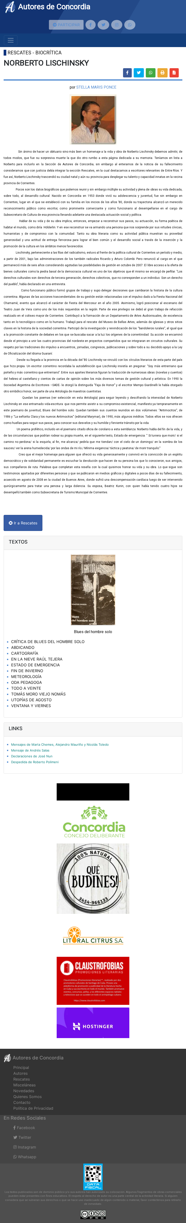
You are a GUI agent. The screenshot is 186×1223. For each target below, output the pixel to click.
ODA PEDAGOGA (26, 682)
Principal (21, 1067)
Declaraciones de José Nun (32, 756)
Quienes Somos (27, 1096)
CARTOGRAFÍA (24, 653)
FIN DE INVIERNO (27, 670)
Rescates (21, 1079)
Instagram (26, 1147)
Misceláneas (24, 1085)
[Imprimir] (162, 72)
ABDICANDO (22, 647)
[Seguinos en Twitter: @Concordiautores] (103, 25)
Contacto (22, 1102)
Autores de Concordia (53, 6)
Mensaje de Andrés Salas (30, 750)
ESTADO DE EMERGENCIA (35, 664)
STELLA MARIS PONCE (96, 87)
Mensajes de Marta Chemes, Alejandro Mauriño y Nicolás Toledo (60, 744)
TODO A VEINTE (26, 688)
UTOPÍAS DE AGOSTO (31, 699)
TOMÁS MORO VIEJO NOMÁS (38, 694)
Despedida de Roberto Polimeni (35, 762)
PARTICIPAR (68, 24)
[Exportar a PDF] (174, 72)
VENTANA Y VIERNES (31, 705)
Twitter (24, 1137)
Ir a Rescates (25, 523)
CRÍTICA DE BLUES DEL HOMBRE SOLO (48, 641)
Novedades (23, 1090)
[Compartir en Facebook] (127, 72)
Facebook (25, 1127)
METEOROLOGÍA (26, 676)
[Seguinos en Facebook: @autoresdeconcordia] (90, 25)
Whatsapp (26, 1156)
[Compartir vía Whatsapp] (150, 72)
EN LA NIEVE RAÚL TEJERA (36, 659)
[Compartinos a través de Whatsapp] (129, 25)
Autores (20, 1073)
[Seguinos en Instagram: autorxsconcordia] (116, 25)
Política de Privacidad (33, 1108)
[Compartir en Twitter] (139, 72)
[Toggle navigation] (10, 40)
